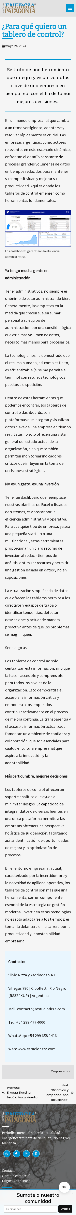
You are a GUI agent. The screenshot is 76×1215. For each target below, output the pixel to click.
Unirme (65, 1208)
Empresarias (60, 1071)
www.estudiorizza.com (37, 1048)
